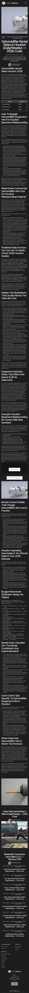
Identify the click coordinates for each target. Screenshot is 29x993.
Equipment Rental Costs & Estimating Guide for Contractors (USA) (17, 37)
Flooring (3, 965)
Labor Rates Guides (14, 976)
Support (14, 980)
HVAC (2, 963)
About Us (14, 974)
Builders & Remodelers (6, 953)
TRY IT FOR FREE (14, 469)
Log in (14, 983)
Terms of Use (18, 947)
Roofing (3, 962)
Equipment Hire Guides (14, 978)
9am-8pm (3, 948)
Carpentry (3, 967)
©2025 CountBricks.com (14, 990)
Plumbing (3, 960)
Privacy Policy (18, 946)
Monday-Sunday (4, 946)
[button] (25, 3)
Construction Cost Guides (14, 979)
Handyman (3, 955)
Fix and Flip (3, 957)
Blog (14, 975)
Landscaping (4, 958)
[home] (10, 3)
